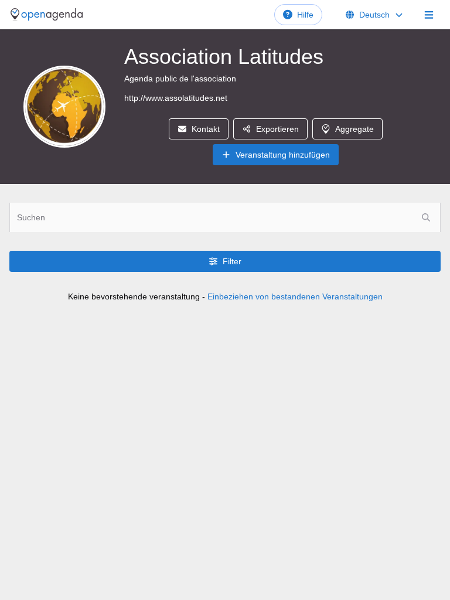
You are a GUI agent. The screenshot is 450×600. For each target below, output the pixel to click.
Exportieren (277, 129)
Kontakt (206, 129)
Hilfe (305, 14)
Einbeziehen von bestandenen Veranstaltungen (295, 296)
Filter (232, 261)
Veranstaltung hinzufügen (283, 154)
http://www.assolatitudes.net (175, 98)
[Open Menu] (429, 14)
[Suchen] (426, 217)
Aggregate (354, 129)
